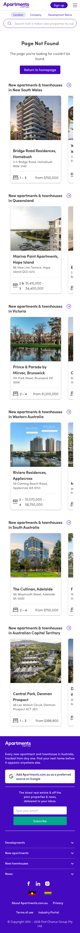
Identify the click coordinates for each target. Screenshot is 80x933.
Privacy (58, 903)
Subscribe (40, 821)
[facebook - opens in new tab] (28, 883)
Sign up (59, 5)
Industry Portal (48, 912)
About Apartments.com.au (30, 903)
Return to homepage (40, 69)
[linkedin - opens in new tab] (38, 883)
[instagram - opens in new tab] (47, 883)
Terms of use (24, 912)
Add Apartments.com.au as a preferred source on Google (43, 776)
